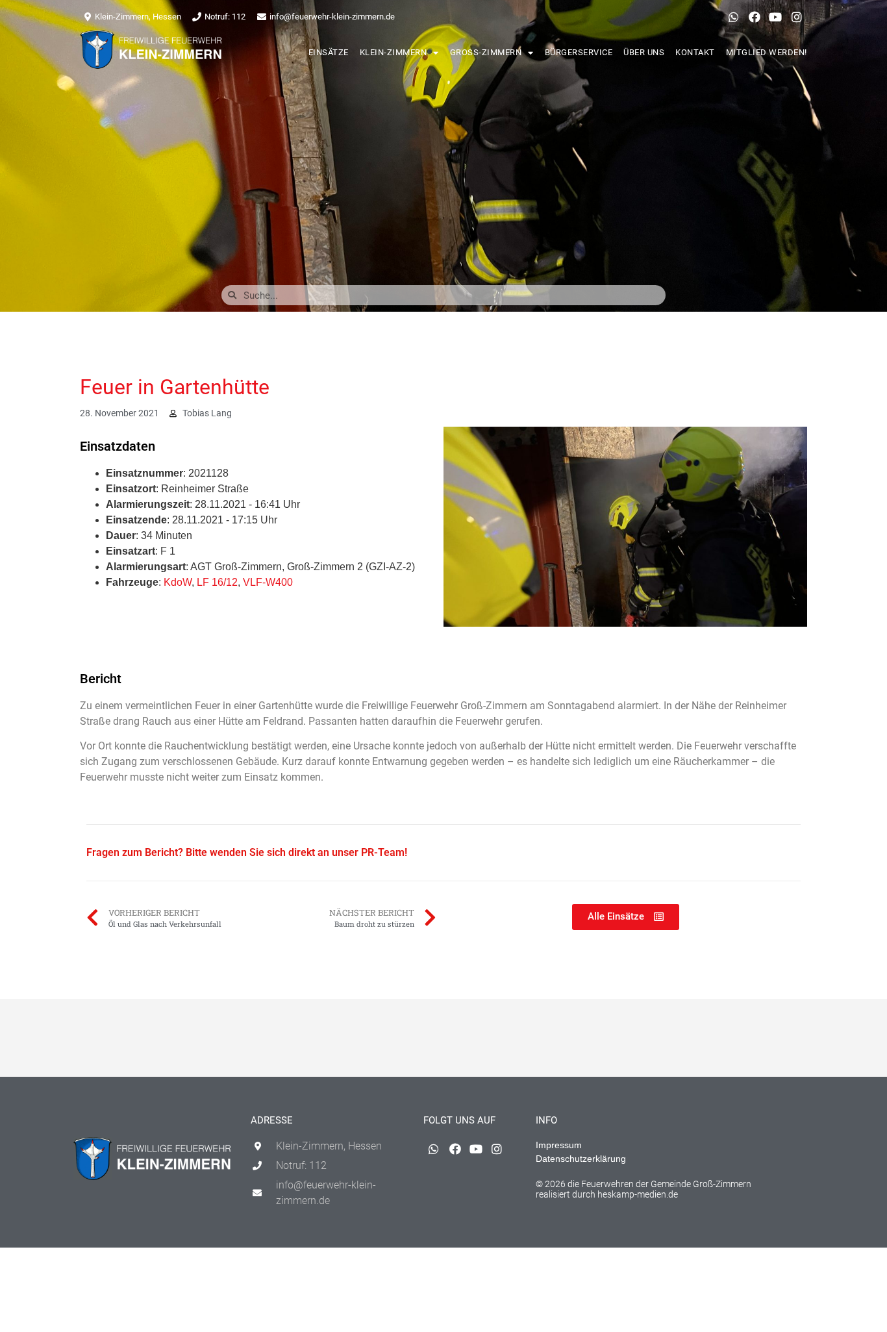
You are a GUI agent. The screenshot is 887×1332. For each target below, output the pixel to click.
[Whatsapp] (733, 16)
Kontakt (695, 52)
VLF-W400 (268, 582)
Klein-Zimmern (393, 52)
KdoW (178, 582)
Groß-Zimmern (486, 52)
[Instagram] (796, 16)
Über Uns (643, 52)
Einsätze (328, 52)
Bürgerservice (579, 52)
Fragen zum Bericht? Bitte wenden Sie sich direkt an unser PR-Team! (246, 852)
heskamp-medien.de (637, 1194)
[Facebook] (754, 16)
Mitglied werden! (766, 52)
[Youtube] (775, 16)
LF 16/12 (217, 582)
